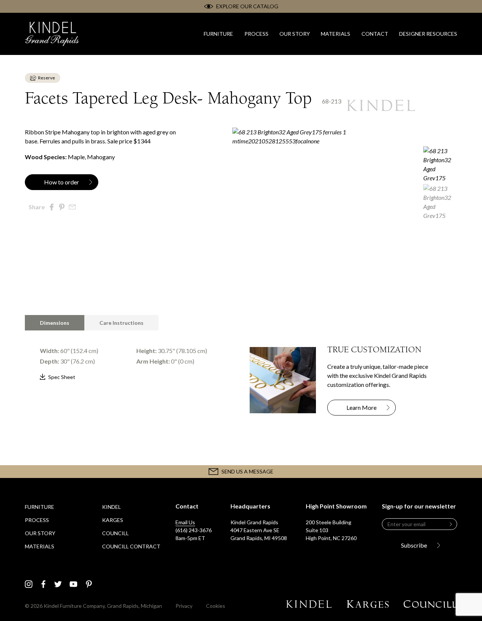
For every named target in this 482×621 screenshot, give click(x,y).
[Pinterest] (89, 584)
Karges (112, 520)
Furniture (39, 507)
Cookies (215, 606)
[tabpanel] (128, 356)
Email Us (185, 522)
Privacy (183, 606)
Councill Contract (131, 546)
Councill (115, 533)
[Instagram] (28, 584)
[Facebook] (43, 584)
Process (37, 520)
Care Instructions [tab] (121, 323)
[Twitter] (58, 584)
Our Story (40, 533)
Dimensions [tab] (54, 323)
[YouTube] (73, 584)
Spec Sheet (61, 377)
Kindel (111, 507)
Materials (39, 546)
